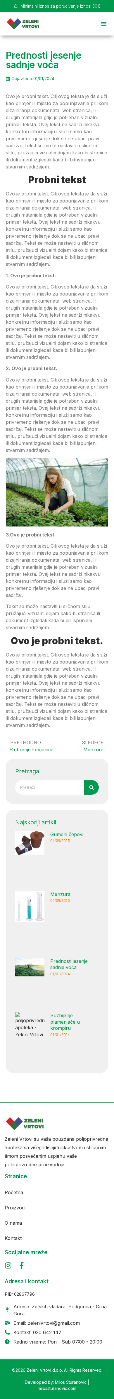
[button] (103, 23)
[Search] (91, 787)
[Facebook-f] (21, 1265)
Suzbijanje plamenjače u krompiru (65, 1021)
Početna (14, 1192)
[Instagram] (8, 1265)
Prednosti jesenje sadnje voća (69, 964)
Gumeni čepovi (66, 834)
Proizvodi (15, 1208)
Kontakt (13, 1238)
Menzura (60, 894)
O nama (13, 1223)
